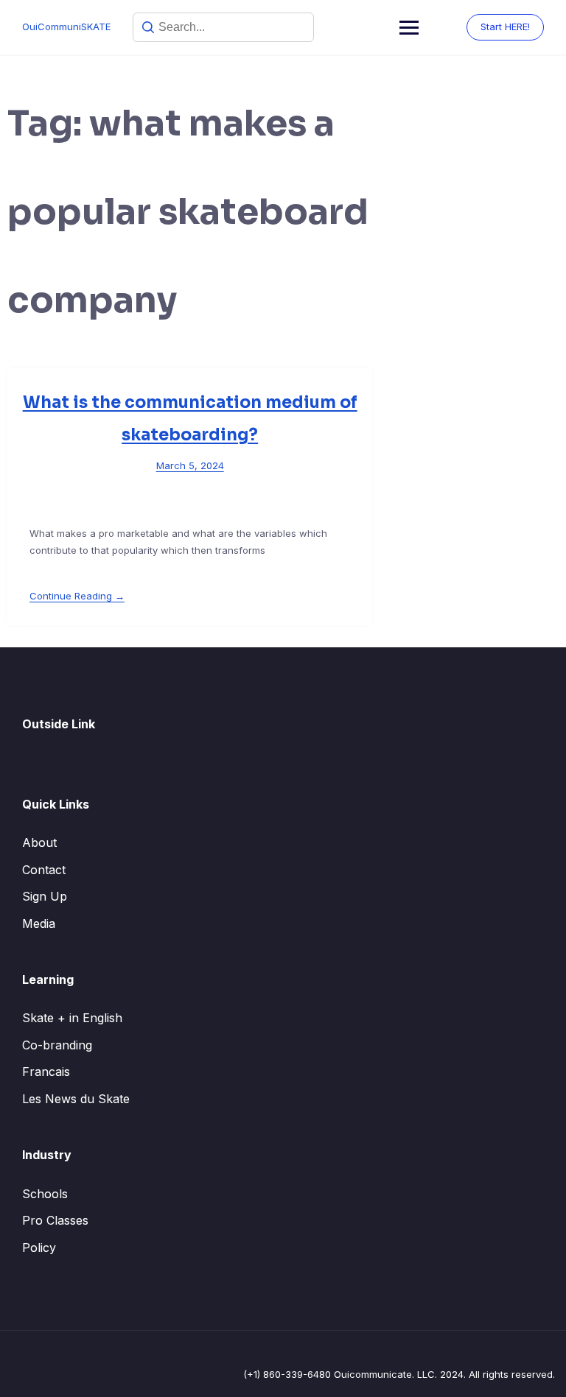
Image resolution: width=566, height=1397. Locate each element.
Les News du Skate (76, 1098)
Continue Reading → (77, 596)
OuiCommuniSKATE (66, 26)
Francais (46, 1071)
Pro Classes (55, 1220)
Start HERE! (505, 26)
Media (38, 923)
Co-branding (57, 1045)
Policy (39, 1247)
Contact (44, 869)
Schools (45, 1193)
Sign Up (44, 896)
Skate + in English (72, 1017)
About (39, 842)
